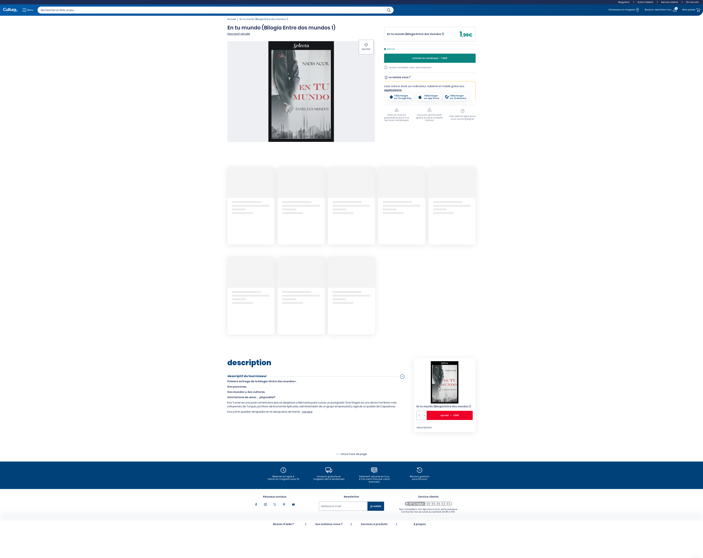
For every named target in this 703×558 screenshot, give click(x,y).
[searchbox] (216, 10)
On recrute (692, 2)
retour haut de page (354, 454)
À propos (420, 524)
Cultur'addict (645, 2)
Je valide (375, 506)
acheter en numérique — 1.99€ (429, 58)
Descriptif (238, 34)
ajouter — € (449, 415)
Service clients (669, 2)
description (424, 427)
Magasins (624, 2)
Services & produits (374, 524)
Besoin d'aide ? (283, 524)
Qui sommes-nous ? (329, 524)
